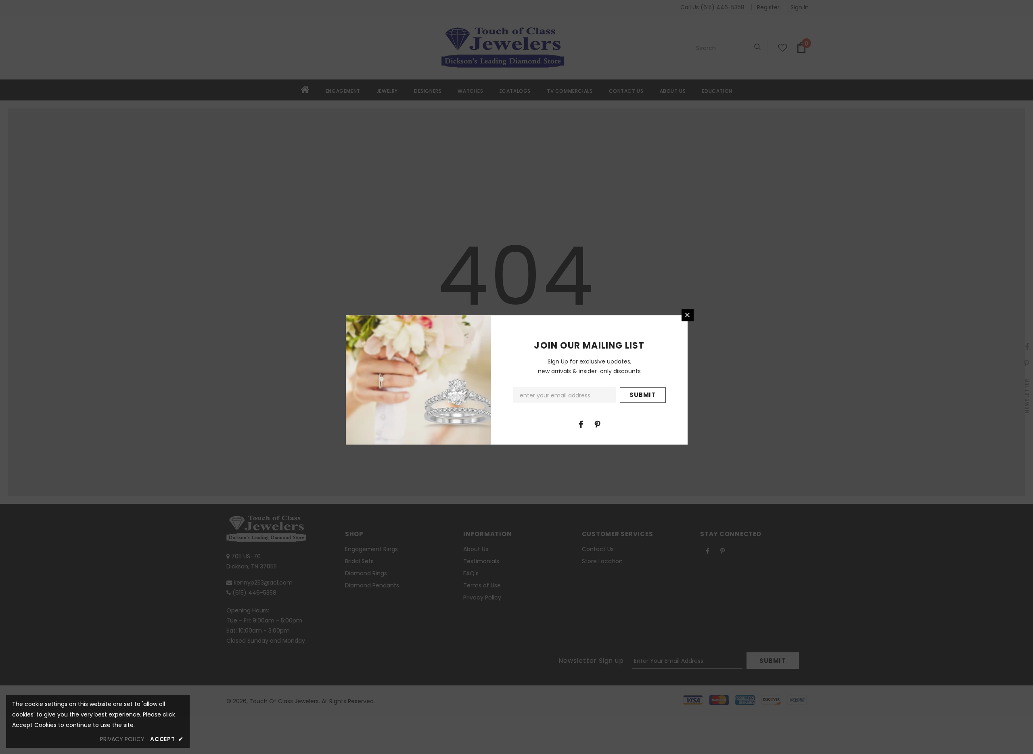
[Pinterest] (598, 424)
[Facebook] (581, 424)
